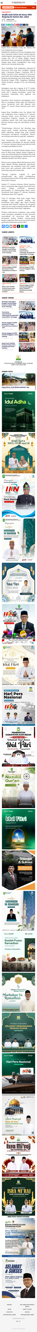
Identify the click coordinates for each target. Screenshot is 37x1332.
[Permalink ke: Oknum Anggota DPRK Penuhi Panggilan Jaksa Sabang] (27, 260)
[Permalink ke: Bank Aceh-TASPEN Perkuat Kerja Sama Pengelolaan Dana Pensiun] (10, 278)
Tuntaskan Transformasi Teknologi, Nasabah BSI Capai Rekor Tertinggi (27, 251)
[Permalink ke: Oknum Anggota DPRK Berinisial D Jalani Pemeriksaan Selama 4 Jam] (10, 260)
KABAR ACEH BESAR (6, 283)
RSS (19, 1321)
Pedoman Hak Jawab (9, 1314)
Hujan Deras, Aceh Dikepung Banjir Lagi (15, 387)
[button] (2, 25)
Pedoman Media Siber (27, 1314)
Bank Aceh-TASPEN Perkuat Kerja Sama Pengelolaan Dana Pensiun (8, 289)
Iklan (9, 1309)
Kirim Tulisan (27, 1309)
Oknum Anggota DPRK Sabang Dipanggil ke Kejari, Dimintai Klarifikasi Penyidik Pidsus (26, 288)
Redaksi (9, 1304)
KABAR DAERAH (5, 246)
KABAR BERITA (6, 12)
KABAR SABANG (5, 265)
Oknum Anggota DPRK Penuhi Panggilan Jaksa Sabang (27, 268)
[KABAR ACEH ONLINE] (18, 2)
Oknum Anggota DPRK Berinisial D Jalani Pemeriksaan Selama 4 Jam (9, 269)
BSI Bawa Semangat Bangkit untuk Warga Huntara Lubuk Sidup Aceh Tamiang (9, 250)
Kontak (27, 1312)
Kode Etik (9, 1312)
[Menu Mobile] (2, 2)
